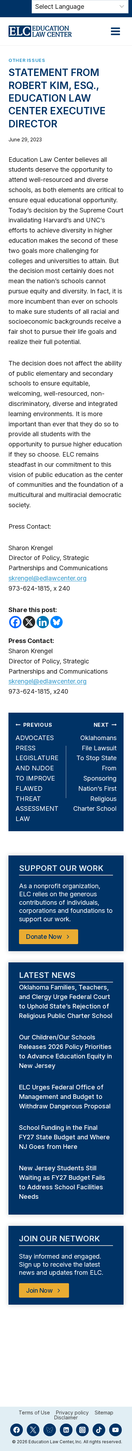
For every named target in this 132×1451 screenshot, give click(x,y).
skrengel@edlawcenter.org (47, 578)
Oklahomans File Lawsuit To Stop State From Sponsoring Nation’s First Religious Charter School (95, 767)
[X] (29, 622)
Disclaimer (66, 1417)
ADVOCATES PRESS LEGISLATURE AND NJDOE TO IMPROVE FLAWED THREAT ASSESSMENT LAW (36, 772)
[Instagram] (82, 1430)
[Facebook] (15, 622)
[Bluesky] (56, 622)
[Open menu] (115, 31)
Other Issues (26, 60)
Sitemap (104, 1412)
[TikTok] (99, 1430)
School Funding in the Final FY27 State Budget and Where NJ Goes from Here (64, 1137)
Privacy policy (72, 1412)
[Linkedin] (43, 622)
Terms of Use (34, 1412)
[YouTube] (115, 1430)
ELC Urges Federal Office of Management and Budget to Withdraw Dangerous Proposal (65, 1096)
